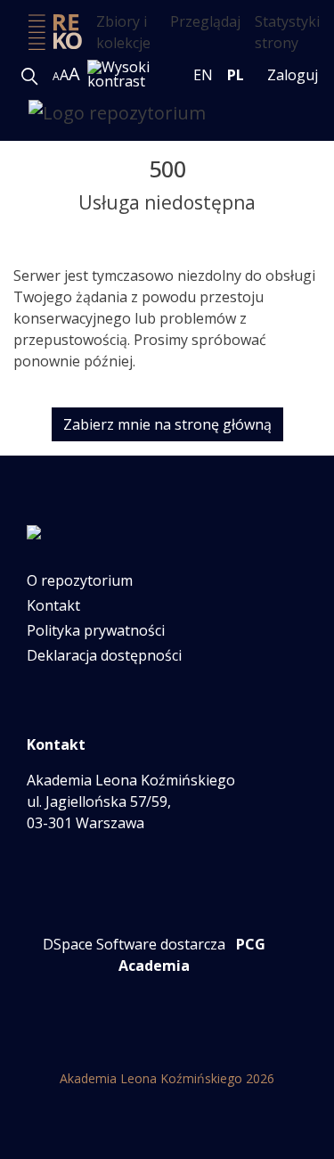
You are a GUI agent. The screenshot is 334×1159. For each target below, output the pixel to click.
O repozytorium (80, 580)
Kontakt (53, 605)
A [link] (56, 76)
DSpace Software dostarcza (134, 944)
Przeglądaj (205, 21)
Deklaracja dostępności (104, 655)
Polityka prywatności (96, 630)
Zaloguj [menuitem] (292, 75)
